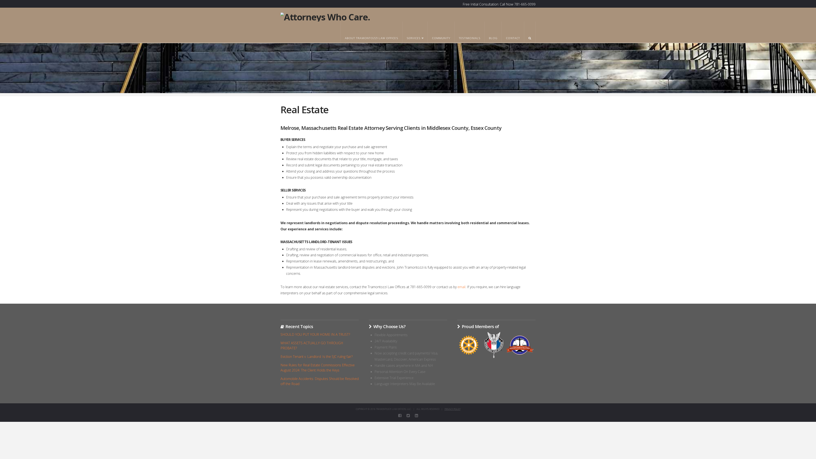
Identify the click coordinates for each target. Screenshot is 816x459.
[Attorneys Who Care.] (325, 16)
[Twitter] (408, 416)
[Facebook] (399, 416)
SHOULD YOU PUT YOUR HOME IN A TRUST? (315, 334)
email (461, 287)
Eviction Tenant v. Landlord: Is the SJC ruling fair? (316, 356)
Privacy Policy (452, 409)
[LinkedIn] (416, 416)
